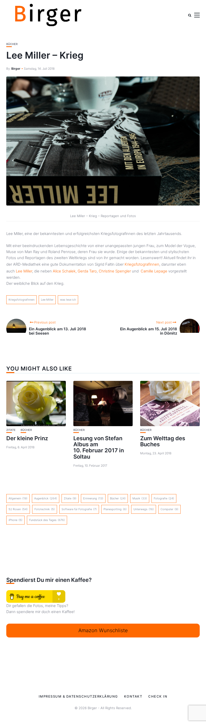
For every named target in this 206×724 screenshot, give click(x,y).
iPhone (15, 520)
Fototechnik (44, 509)
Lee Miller (24, 271)
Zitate (11, 430)
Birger (15, 68)
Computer (169, 509)
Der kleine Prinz (27, 438)
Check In (157, 696)
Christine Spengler (115, 271)
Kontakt (133, 696)
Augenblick (45, 498)
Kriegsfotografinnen (142, 264)
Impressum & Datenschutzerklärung (78, 696)
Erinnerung (93, 498)
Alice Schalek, (65, 271)
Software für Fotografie (79, 509)
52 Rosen (18, 509)
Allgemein (18, 498)
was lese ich (68, 299)
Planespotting (115, 509)
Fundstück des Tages (47, 520)
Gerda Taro (87, 271)
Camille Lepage (154, 271)
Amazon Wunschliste (103, 630)
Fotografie (164, 498)
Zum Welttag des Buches (162, 441)
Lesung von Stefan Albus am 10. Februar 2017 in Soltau (98, 447)
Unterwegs (143, 509)
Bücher (12, 44)
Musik (139, 498)
